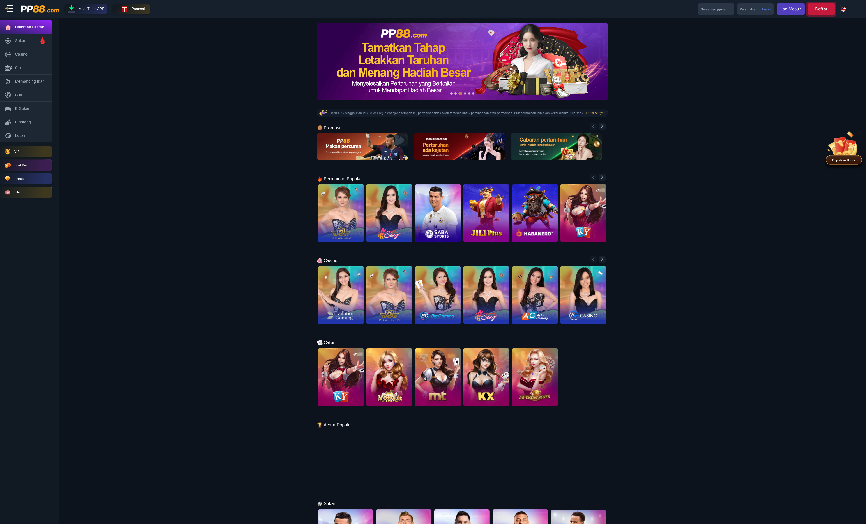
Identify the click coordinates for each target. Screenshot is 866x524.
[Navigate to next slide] (602, 126)
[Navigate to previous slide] (593, 126)
